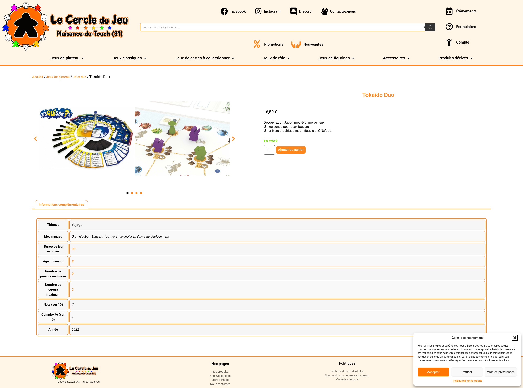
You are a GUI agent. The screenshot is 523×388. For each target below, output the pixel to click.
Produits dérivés (453, 58)
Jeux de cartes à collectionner (202, 58)
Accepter (433, 372)
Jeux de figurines (334, 58)
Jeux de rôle (274, 58)
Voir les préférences (501, 372)
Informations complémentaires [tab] (61, 204)
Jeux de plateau (64, 58)
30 (73, 249)
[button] (515, 338)
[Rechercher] (430, 27)
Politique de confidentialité (467, 380)
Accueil (37, 77)
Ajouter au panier (291, 150)
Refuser (467, 372)
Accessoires (394, 58)
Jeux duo (79, 77)
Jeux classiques (127, 58)
